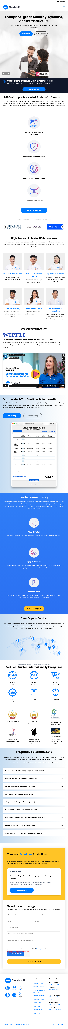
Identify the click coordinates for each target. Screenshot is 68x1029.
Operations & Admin (56, 274)
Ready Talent (38, 983)
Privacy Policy (40, 949)
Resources (37, 1003)
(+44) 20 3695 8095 (53, 998)
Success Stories (39, 996)
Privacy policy (8, 1024)
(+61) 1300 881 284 (53, 991)
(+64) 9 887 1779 (54, 1004)
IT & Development (34, 308)
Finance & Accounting (12, 274)
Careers (37, 1006)
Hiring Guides (39, 986)
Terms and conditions (22, 1024)
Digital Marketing (12, 308)
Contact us (38, 1010)
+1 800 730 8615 (54, 984)
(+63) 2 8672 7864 (55, 1009)
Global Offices (39, 999)
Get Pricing (26, 34)
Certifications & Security (39, 991)
